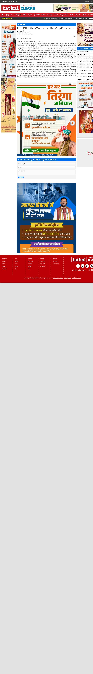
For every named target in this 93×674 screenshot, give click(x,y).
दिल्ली (30, 14)
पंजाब (43, 14)
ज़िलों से (77, 14)
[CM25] (46, 252)
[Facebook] (78, 266)
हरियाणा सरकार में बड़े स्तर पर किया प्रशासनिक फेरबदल (50, 18)
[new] (8, 77)
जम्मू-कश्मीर (63, 14)
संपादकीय (42, 258)
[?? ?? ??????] (46, 156)
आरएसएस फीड (56, 264)
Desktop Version (76, 278)
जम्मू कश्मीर (4, 269)
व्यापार (16, 264)
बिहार (56, 14)
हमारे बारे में (30, 264)
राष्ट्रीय (24, 14)
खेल (16, 269)
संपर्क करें (29, 266)
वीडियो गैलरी (30, 261)
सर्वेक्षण (29, 269)
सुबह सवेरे (9, 14)
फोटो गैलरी (30, 258)
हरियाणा (37, 14)
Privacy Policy (67, 278)
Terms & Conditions (58, 278)
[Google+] (87, 266)
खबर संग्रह (42, 261)
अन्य (71, 14)
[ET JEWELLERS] (8, 132)
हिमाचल (3, 266)
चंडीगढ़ (49, 14)
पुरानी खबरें (55, 261)
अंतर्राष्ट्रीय (17, 14)
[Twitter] (82, 266)
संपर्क (84, 14)
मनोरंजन (16, 266)
